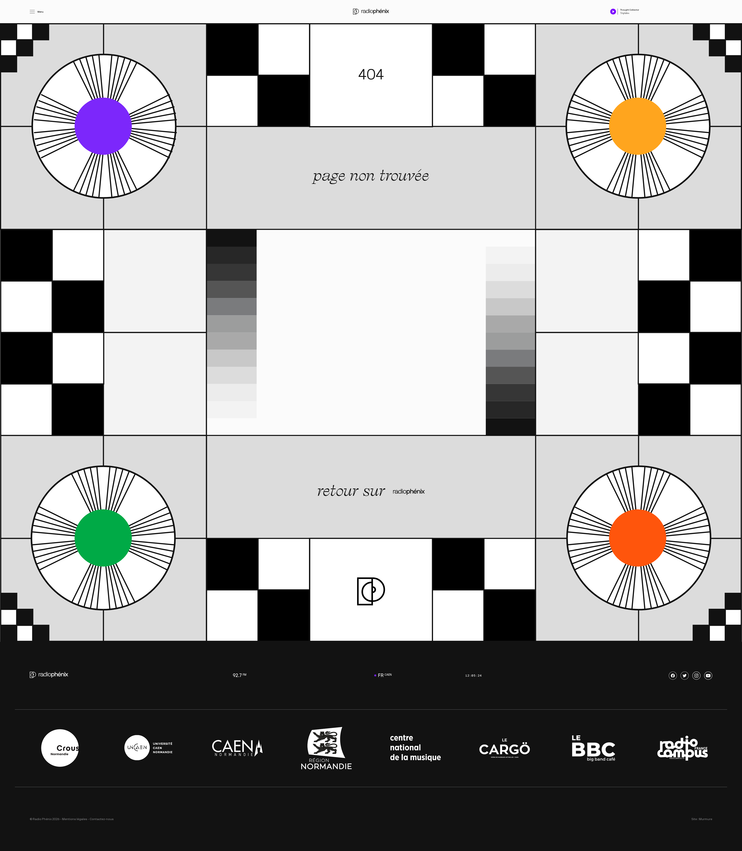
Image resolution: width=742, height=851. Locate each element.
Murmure (705, 819)
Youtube (708, 676)
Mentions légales (74, 819)
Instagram (696, 676)
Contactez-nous (102, 819)
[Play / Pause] (613, 11)
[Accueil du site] (371, 11)
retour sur (353, 490)
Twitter (685, 676)
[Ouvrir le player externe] (711, 9)
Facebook (673, 676)
